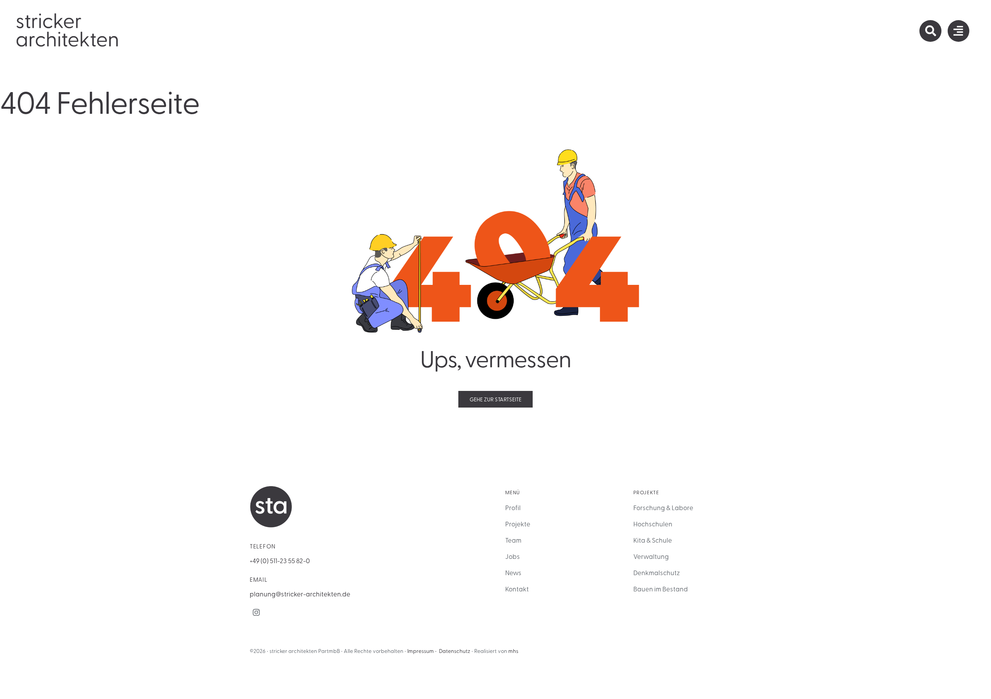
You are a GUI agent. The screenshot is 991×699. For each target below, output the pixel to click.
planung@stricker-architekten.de (300, 593)
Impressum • (422, 650)
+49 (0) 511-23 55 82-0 (280, 560)
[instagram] (256, 612)
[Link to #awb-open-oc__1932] (958, 31)
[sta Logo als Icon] (271, 489)
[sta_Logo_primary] (67, 15)
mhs (513, 650)
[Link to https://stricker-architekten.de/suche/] (930, 31)
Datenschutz (454, 650)
